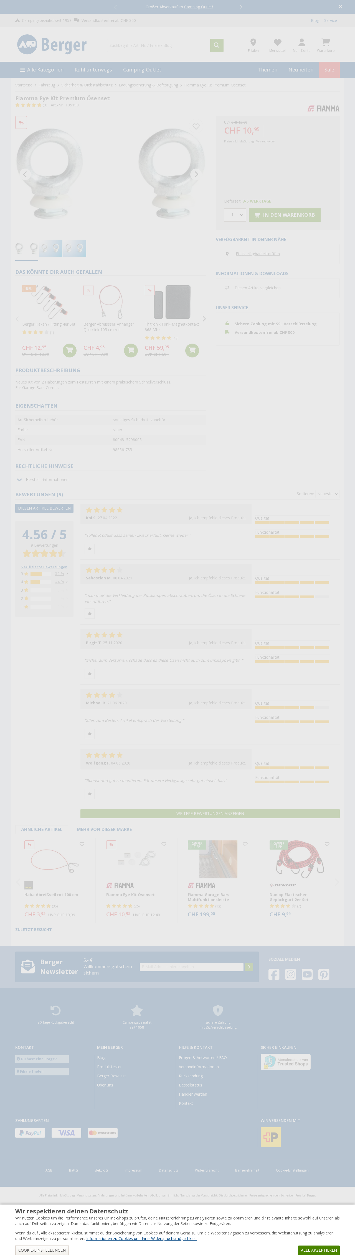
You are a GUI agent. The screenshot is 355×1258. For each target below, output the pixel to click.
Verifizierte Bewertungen (44, 567)
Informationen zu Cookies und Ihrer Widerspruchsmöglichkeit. (141, 1238)
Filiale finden (32, 1071)
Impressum (133, 1170)
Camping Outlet (142, 70)
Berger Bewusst (111, 1076)
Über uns (105, 1085)
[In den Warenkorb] (70, 350)
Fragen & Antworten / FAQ (203, 1057)
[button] (116, 7)
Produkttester (109, 1067)
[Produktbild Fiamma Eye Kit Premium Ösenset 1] (110, 174)
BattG (73, 1170)
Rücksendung (191, 1076)
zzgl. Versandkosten (262, 141)
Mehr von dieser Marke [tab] (104, 829)
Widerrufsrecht (207, 1170)
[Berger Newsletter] (249, 967)
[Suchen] (217, 45)
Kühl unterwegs (93, 70)
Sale (329, 70)
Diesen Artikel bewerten (44, 508)
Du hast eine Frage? (39, 1059)
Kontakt (186, 1103)
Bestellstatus (190, 1085)
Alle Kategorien (45, 70)
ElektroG (101, 1170)
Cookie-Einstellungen (292, 1170)
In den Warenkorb (288, 215)
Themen (267, 70)
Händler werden (193, 1094)
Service (330, 20)
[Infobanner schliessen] (341, 7)
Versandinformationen (199, 1067)
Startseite (23, 85)
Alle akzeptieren (319, 1250)
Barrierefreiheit (247, 1170)
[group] (26, 249)
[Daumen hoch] (90, 549)
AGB (48, 1170)
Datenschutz (168, 1170)
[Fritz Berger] (57, 44)
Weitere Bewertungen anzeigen (210, 813)
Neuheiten (300, 70)
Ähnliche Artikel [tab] (41, 829)
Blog (315, 20)
